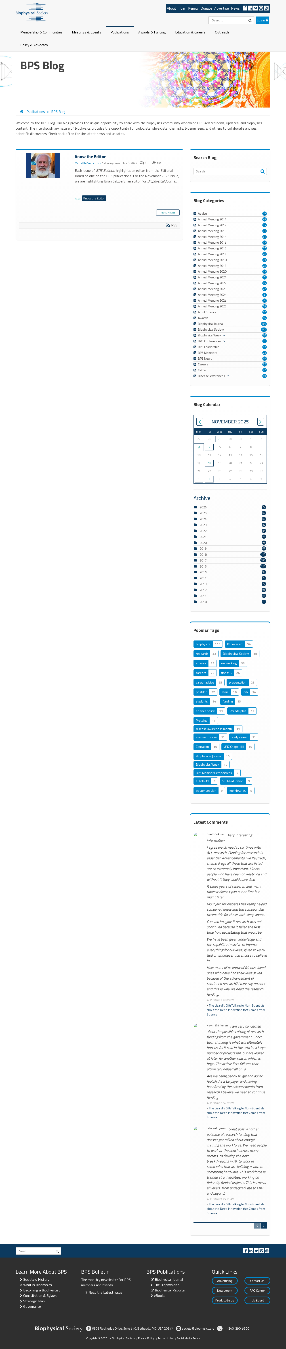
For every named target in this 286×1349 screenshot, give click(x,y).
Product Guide (224, 1300)
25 (264, 265)
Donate (206, 8)
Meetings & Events (86, 32)
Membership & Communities (41, 32)
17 (264, 312)
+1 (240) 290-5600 (236, 1328)
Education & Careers (190, 32)
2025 (203, 513)
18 (209, 463)
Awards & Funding (152, 32)
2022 (203, 530)
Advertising (224, 1280)
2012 (203, 590)
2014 (203, 578)
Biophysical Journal (169, 1279)
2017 (203, 560)
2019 (203, 548)
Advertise (221, 8)
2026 (203, 507)
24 (264, 352)
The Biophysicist (166, 1284)
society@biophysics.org (198, 1328)
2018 (203, 554)
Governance (32, 1306)
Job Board (257, 1300)
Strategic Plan (34, 1301)
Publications (120, 32)
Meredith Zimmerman (88, 163)
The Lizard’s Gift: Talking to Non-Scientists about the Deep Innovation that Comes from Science (236, 1010)
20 (264, 213)
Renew (193, 8)
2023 (203, 524)
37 (264, 248)
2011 (203, 595)
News (235, 8)
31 (264, 231)
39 (264, 260)
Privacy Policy (146, 1338)
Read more (167, 212)
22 (264, 370)
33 (264, 242)
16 (264, 318)
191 (264, 329)
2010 (203, 601)
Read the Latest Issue (105, 1292)
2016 (203, 566)
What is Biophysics (37, 1284)
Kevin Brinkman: (218, 1025)
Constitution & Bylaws (40, 1295)
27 (264, 289)
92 (264, 364)
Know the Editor (43, 165)
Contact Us (257, 1280)
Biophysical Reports (170, 1290)
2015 (203, 572)
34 (264, 225)
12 (264, 347)
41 (264, 254)
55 (264, 358)
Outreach (222, 32)
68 (264, 335)
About (171, 8)
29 (219, 439)
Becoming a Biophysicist (41, 1290)
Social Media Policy (188, 1338)
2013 (203, 584)
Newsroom (224, 1290)
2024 (203, 519)
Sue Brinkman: (216, 834)
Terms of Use (165, 1338)
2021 (203, 536)
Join (182, 8)
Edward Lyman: (217, 1128)
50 (264, 376)
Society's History (36, 1279)
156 (264, 323)
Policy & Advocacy (34, 45)
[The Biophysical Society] (32, 12)
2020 (203, 542)
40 (264, 219)
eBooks (159, 1295)
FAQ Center (257, 1290)
